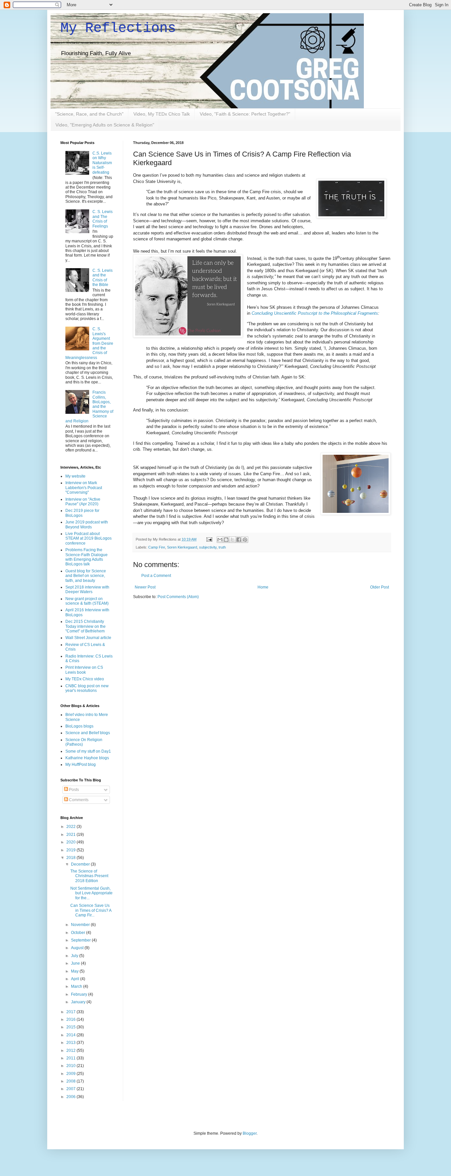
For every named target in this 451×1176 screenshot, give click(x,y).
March (77, 986)
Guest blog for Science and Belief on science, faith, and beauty (85, 576)
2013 (71, 1042)
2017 (71, 1012)
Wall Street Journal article (88, 637)
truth (222, 547)
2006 (71, 1096)
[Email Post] (209, 539)
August (78, 947)
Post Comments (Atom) (178, 596)
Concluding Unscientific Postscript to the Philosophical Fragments (315, 313)
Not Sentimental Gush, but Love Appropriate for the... (91, 893)
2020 (71, 842)
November (81, 924)
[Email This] (220, 539)
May (75, 971)
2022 (71, 826)
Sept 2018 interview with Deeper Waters (87, 589)
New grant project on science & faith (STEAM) (87, 601)
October (78, 932)
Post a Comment (156, 575)
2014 (71, 1035)
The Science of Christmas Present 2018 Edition (89, 876)
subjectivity (208, 547)
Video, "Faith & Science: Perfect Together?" (245, 114)
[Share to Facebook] (238, 539)
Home (263, 587)
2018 (71, 857)
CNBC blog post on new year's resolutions (87, 688)
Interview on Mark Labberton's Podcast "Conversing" (83, 488)
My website (75, 476)
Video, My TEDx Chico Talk (161, 114)
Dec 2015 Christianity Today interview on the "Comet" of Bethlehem (85, 626)
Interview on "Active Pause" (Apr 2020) (82, 501)
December (81, 864)
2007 (71, 1089)
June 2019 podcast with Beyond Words (86, 524)
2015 (71, 1027)
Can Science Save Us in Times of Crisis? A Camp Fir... (90, 910)
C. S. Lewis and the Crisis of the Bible (102, 277)
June (76, 963)
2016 (71, 1019)
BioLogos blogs (79, 726)
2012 (71, 1050)
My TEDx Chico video (84, 679)
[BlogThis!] (226, 539)
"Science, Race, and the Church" (89, 114)
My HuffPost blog (80, 764)
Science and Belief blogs (87, 733)
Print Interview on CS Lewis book (84, 669)
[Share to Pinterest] (245, 539)
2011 (71, 1058)
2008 (71, 1081)
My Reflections (118, 28)
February (79, 994)
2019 (71, 850)
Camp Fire (156, 547)
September (81, 940)
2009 (71, 1073)
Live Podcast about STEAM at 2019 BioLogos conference (88, 538)
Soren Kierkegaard (182, 547)
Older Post (379, 587)
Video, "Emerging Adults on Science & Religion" (104, 124)
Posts (73, 789)
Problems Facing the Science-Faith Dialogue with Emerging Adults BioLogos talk (86, 557)
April (75, 979)
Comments (78, 800)
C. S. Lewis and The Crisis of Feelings (102, 218)
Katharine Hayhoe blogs (87, 758)
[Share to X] (232, 539)
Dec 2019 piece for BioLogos (82, 512)
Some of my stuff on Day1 (88, 751)
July (75, 955)
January (79, 1002)
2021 (71, 834)
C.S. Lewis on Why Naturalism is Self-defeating (102, 163)
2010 (71, 1065)
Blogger (250, 1133)
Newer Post (145, 587)
